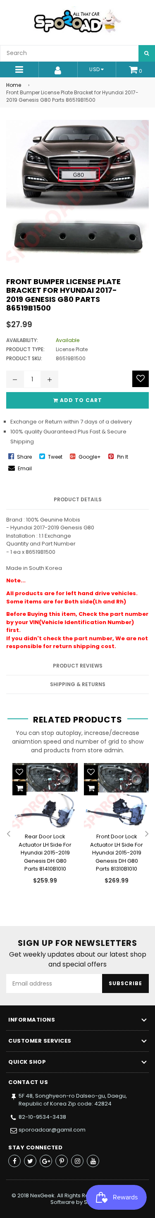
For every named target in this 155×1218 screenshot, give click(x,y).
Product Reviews (78, 665)
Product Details (78, 499)
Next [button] (147, 834)
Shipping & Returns (77, 684)
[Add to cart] (19, 788)
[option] (42, 830)
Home (13, 85)
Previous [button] (8, 834)
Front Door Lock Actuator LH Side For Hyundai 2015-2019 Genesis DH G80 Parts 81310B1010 (116, 853)
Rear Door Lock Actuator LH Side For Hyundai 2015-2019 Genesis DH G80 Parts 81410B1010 (45, 853)
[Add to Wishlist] (140, 379)
